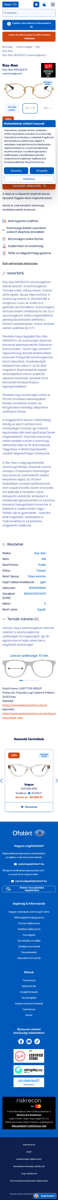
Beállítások (29, 179)
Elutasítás (16, 170)
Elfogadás (42, 170)
